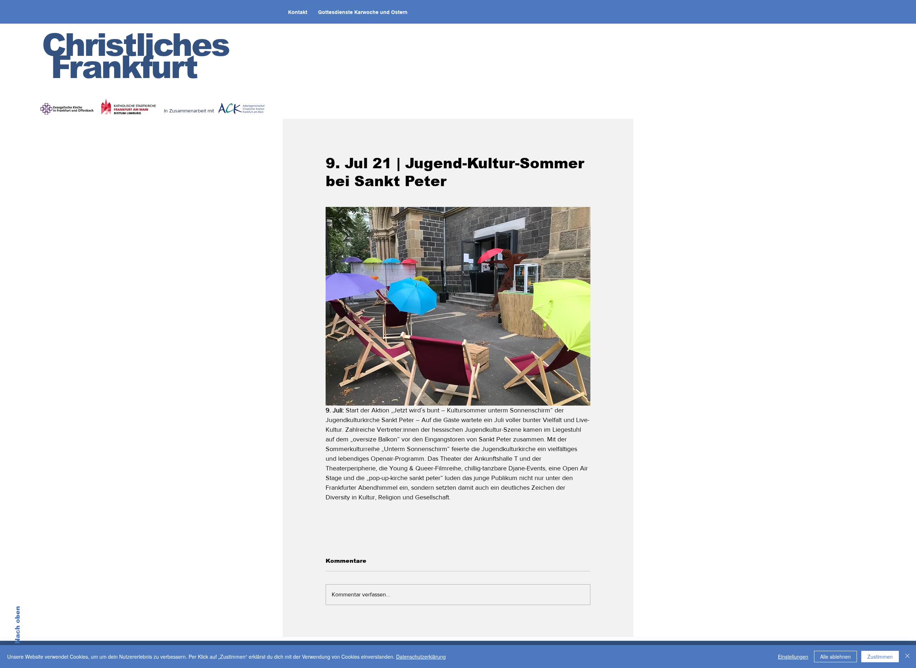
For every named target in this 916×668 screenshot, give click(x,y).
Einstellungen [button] (793, 656)
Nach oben (17, 625)
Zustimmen (880, 656)
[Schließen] (907, 656)
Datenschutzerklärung (421, 656)
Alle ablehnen (835, 656)
